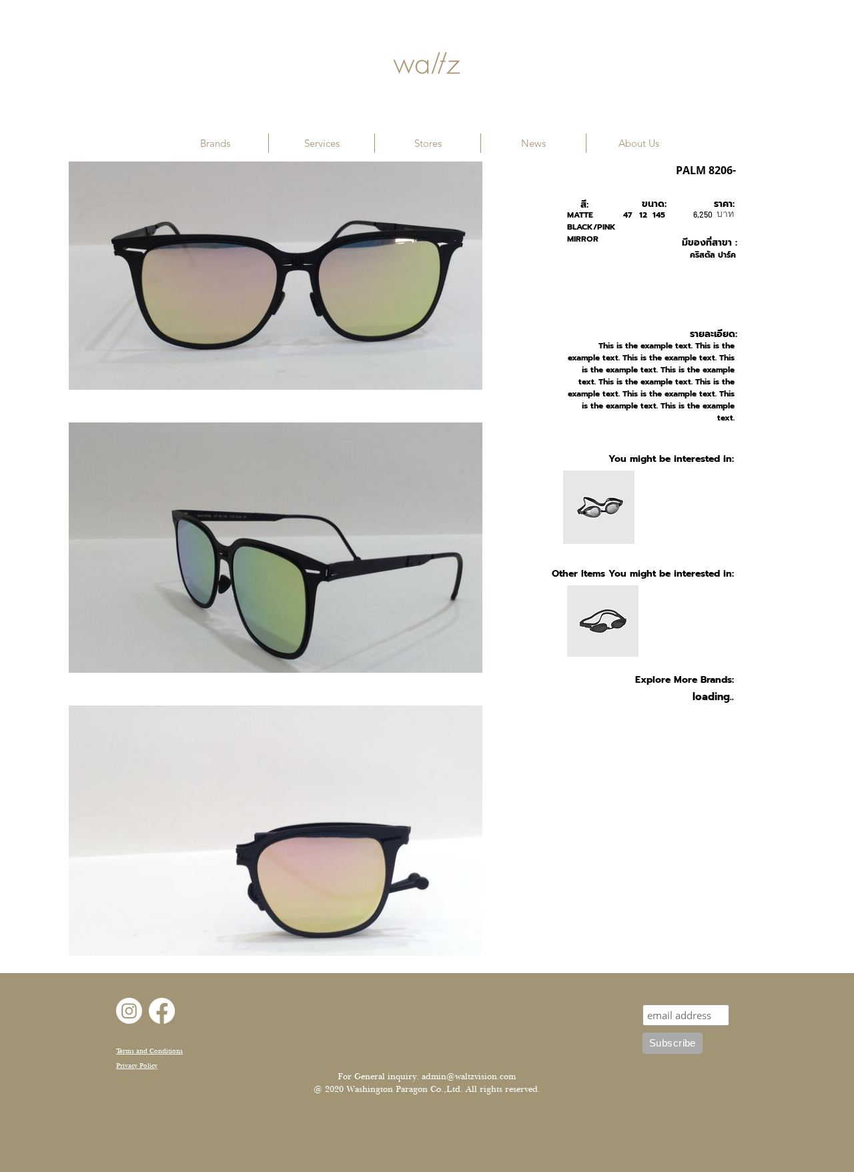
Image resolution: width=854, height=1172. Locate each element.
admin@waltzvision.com (469, 1076)
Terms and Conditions (149, 1051)
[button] (215, 143)
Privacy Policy (136, 1065)
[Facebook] (162, 1011)
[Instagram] (129, 1011)
